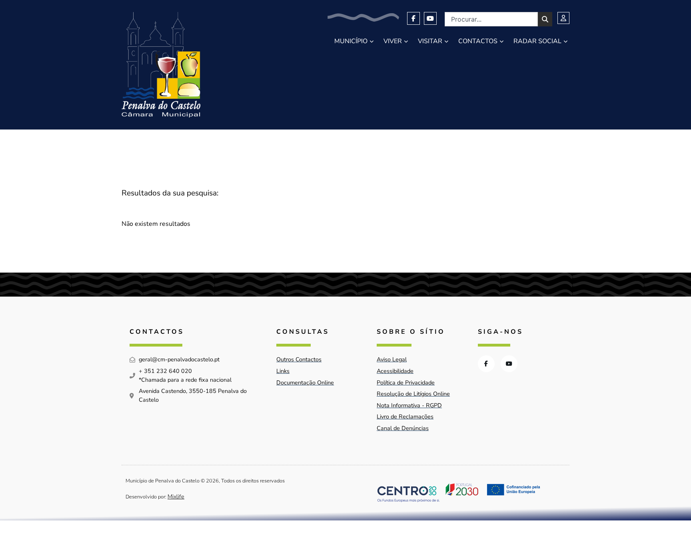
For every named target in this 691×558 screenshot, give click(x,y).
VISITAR (430, 41)
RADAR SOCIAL (537, 41)
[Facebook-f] (413, 18)
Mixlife (176, 496)
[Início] (161, 65)
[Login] (563, 18)
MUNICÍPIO (350, 41)
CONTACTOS (477, 41)
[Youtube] (430, 18)
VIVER (392, 41)
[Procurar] (545, 19)
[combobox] (491, 19)
